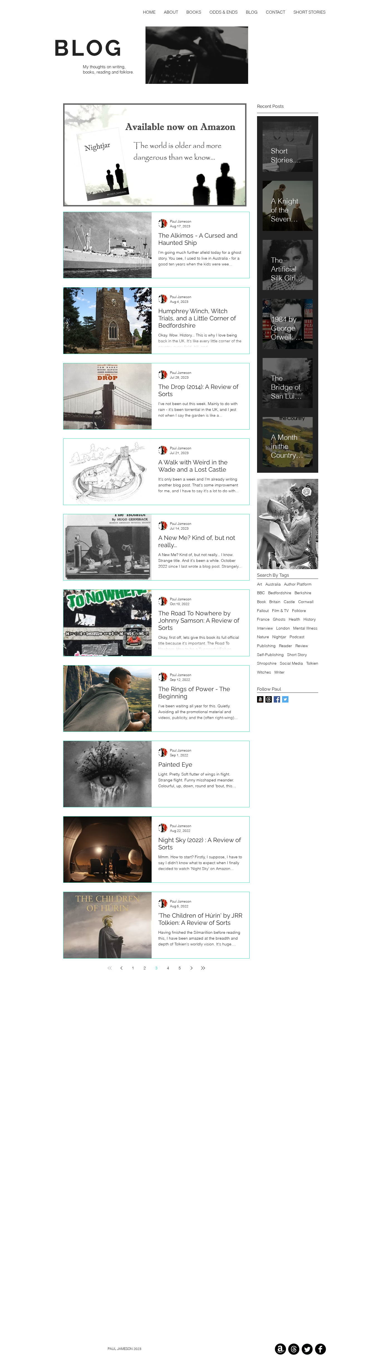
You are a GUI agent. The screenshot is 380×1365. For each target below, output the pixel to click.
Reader (285, 645)
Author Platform (298, 584)
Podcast (297, 636)
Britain (274, 601)
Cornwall (306, 601)
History (309, 619)
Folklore (299, 610)
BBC (261, 592)
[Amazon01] (280, 1349)
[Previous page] (121, 968)
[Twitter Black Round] (307, 1349)
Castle (289, 601)
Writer (279, 672)
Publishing (266, 645)
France (263, 619)
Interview (265, 628)
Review (301, 645)
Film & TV (280, 610)
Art (259, 584)
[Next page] (191, 968)
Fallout (263, 610)
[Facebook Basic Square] (277, 699)
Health (294, 619)
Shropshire (267, 663)
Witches (264, 672)
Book (261, 601)
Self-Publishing (270, 654)
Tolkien (312, 663)
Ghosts (279, 619)
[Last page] (203, 968)
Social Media (291, 663)
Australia (273, 584)
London (283, 628)
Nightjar (279, 636)
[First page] (110, 968)
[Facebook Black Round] (320, 1349)
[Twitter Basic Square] (285, 699)
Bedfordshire (279, 592)
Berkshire (303, 592)
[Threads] (268, 699)
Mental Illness (305, 628)
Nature (263, 636)
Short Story (297, 654)
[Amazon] (260, 699)
